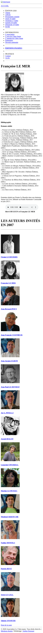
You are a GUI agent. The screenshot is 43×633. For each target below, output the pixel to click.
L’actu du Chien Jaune (13, 36)
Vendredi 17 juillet (11, 21)
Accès (7, 58)
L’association (9, 34)
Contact (8, 56)
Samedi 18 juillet (11, 23)
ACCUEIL (5, 6)
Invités (7, 27)
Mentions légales (7, 631)
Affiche (8, 15)
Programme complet (12, 17)
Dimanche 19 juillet (12, 25)
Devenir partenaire (11, 42)
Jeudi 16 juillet (10, 19)
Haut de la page (6, 625)
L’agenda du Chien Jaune (14, 38)
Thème (7, 13)
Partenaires (9, 40)
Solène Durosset (28, 631)
